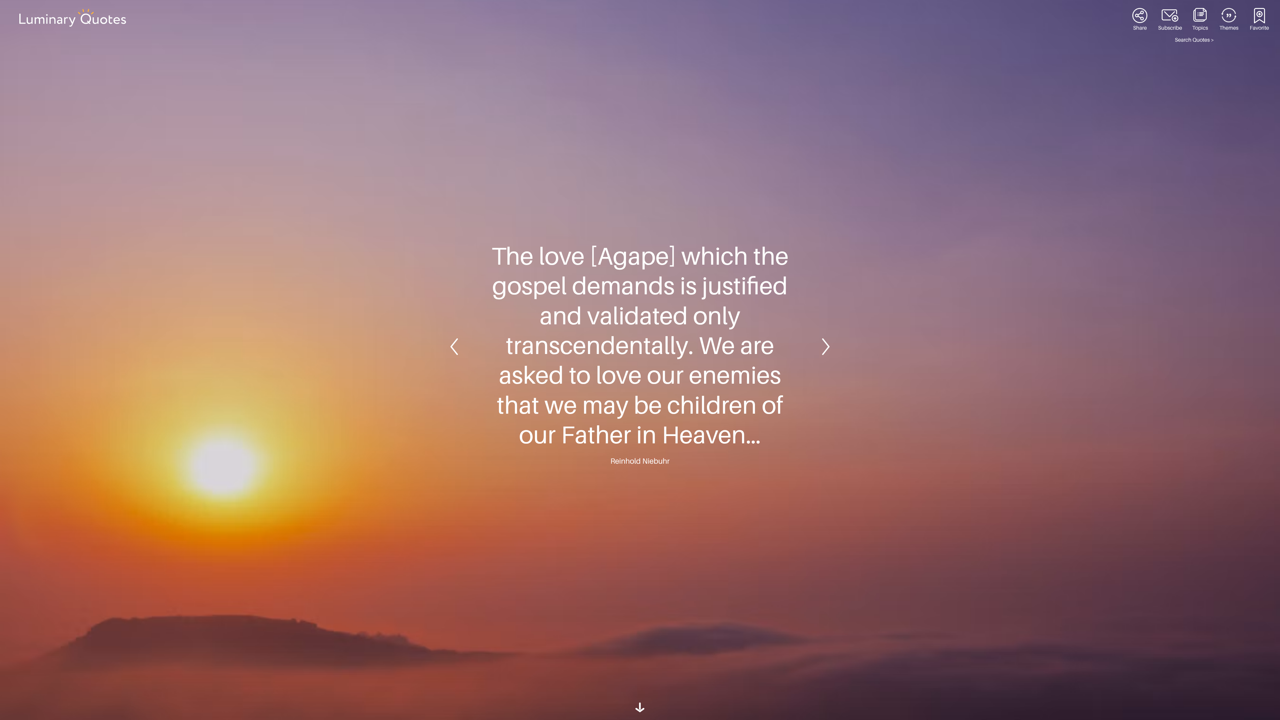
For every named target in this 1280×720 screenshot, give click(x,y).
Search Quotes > (1194, 40)
